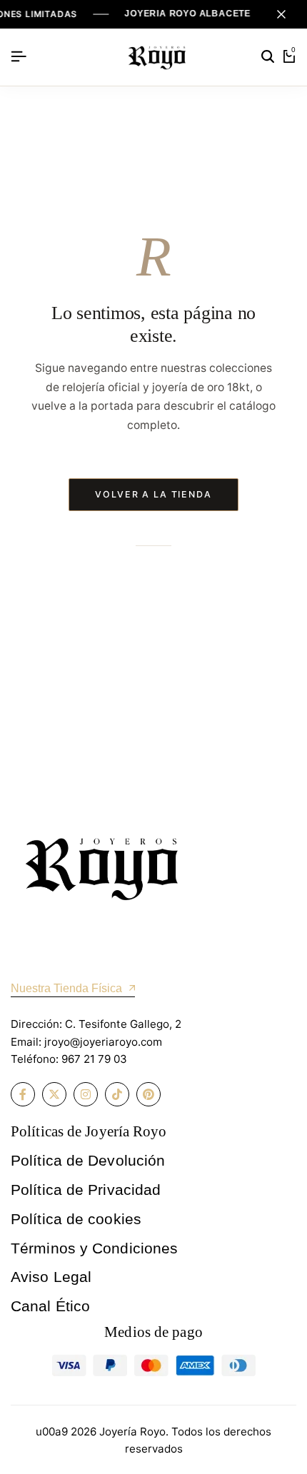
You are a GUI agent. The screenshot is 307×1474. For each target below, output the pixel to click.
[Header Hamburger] (18, 56)
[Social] (23, 1094)
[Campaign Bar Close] (281, 14)
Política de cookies (76, 1219)
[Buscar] (267, 57)
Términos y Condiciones (94, 1248)
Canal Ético (50, 1306)
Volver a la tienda (153, 494)
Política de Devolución (88, 1160)
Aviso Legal (51, 1276)
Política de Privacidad (86, 1189)
